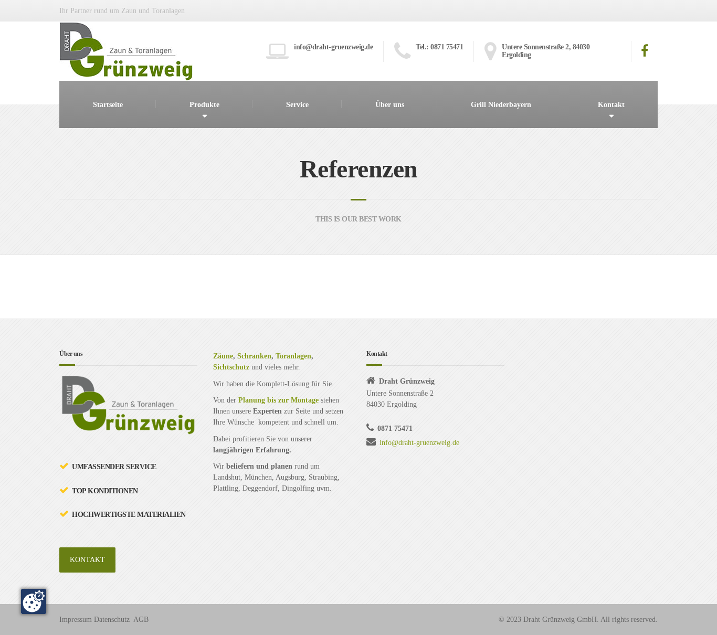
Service (297, 105)
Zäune (223, 356)
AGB (141, 619)
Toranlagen (293, 356)
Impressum (75, 619)
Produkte (204, 105)
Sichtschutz (231, 367)
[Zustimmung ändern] (33, 601)
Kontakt (611, 105)
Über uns (389, 105)
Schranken (254, 356)
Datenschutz (112, 619)
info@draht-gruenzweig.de (419, 443)
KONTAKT (87, 560)
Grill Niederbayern (501, 105)
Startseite (108, 105)
